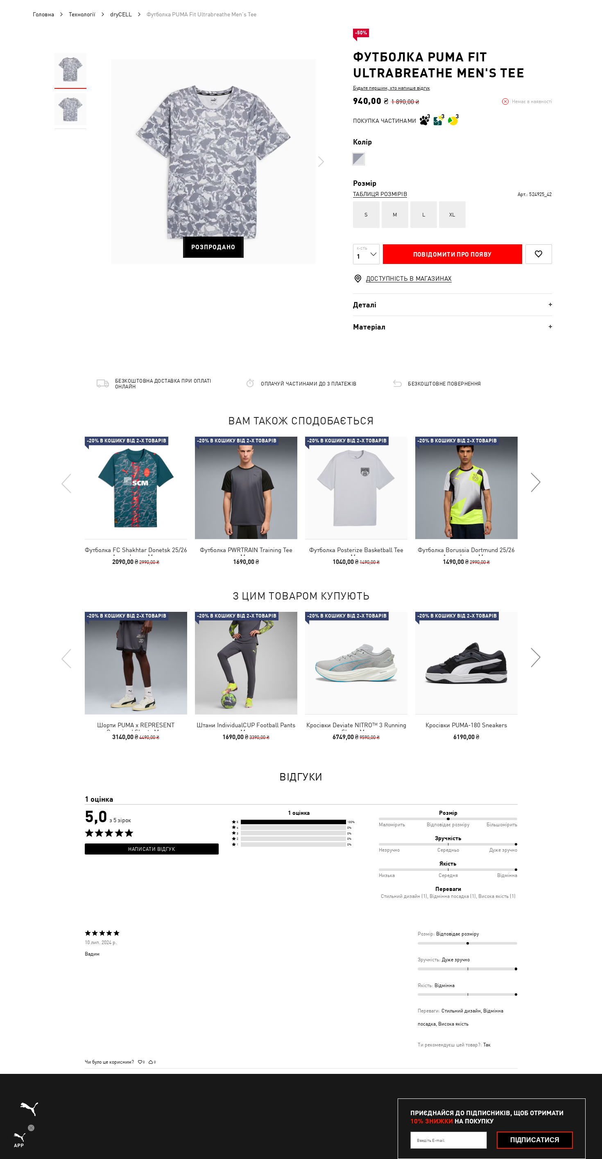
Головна (43, 14)
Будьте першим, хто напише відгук (391, 88)
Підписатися (534, 1139)
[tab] (452, 305)
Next (320, 161)
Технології (82, 14)
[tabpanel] (213, 161)
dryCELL (121, 14)
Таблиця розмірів (380, 194)
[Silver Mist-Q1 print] (358, 159)
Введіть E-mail (430, 1140)
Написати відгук (151, 849)
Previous (66, 483)
